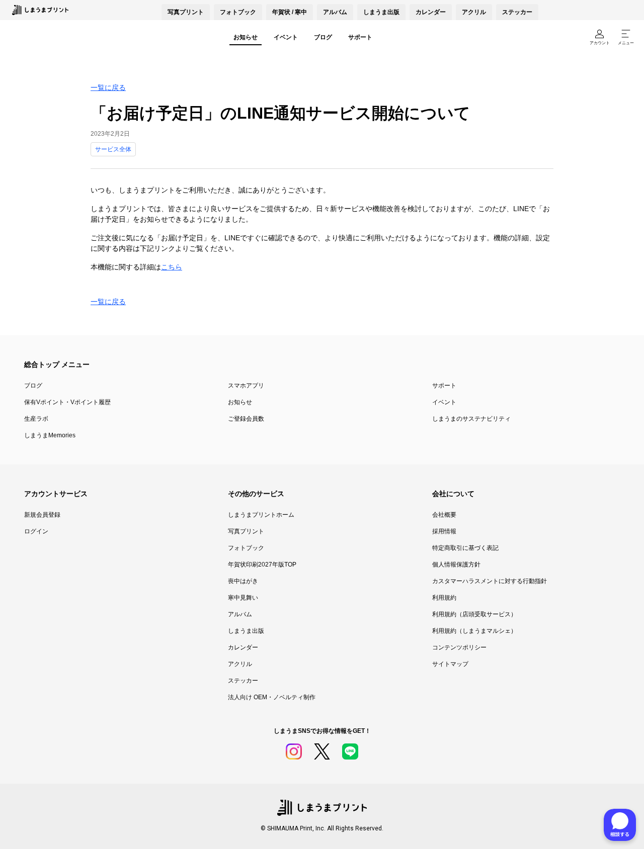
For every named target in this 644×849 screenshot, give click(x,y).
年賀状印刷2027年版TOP (262, 564)
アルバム (335, 12)
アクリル (474, 12)
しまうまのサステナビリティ (471, 418)
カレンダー (431, 12)
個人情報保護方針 (456, 564)
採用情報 (444, 531)
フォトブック (238, 12)
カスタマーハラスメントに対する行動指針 (489, 581)
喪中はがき (243, 581)
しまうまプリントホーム (261, 514)
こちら (171, 267)
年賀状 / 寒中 (289, 12)
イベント (286, 37)
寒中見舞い (243, 597)
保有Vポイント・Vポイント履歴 (67, 402)
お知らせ (245, 37)
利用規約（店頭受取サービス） (474, 614)
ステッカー (517, 12)
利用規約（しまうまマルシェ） (474, 630)
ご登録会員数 (246, 418)
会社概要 (444, 514)
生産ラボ (36, 418)
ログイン (36, 531)
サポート (360, 37)
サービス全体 (113, 149)
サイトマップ (450, 664)
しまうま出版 (381, 12)
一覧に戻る (108, 87)
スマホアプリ (246, 385)
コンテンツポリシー (459, 647)
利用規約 (444, 597)
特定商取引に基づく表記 (465, 547)
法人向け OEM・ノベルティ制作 (271, 697)
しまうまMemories (49, 435)
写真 (186, 12)
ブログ (323, 37)
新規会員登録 (42, 514)
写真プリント (246, 531)
